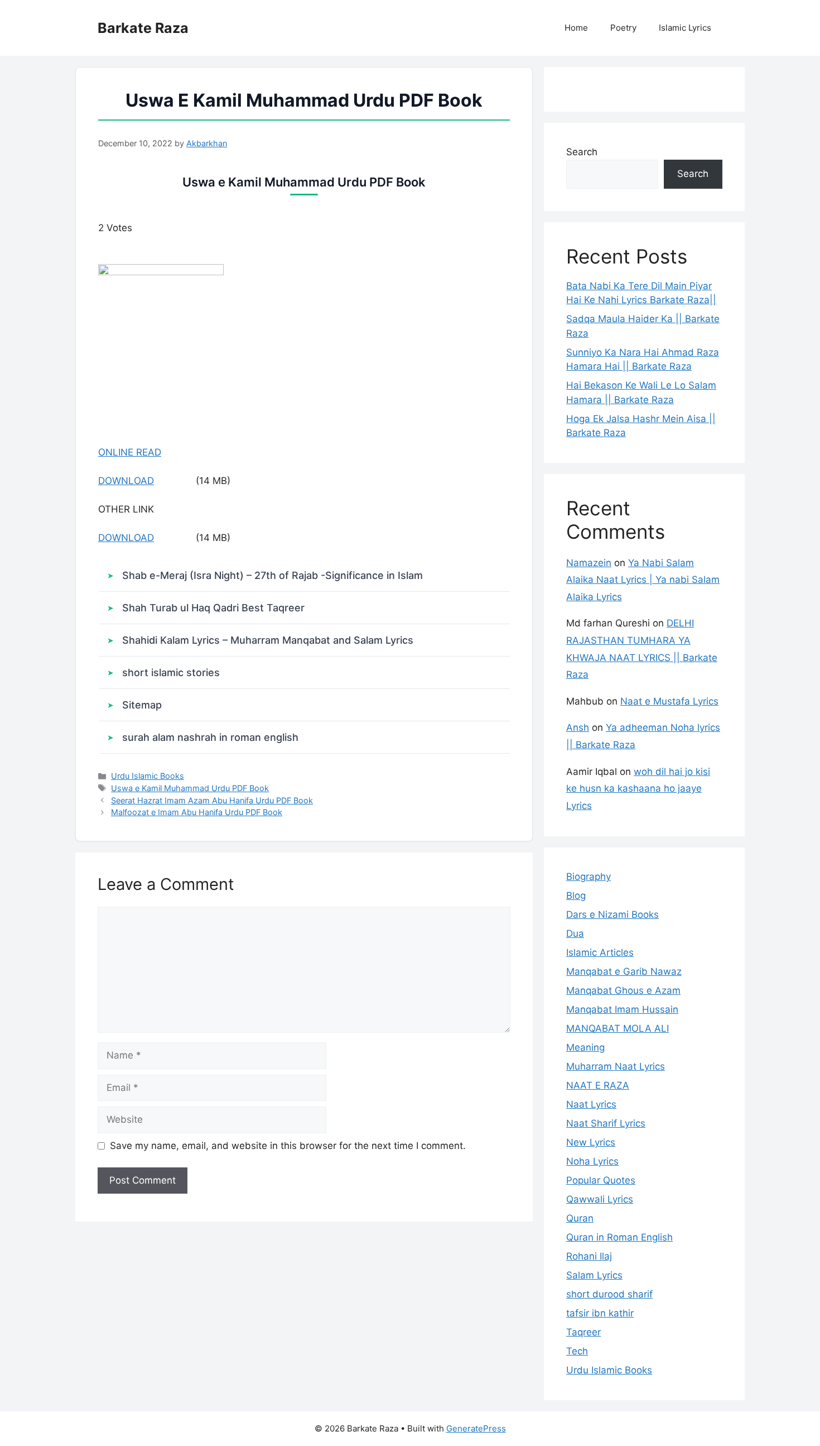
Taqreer (583, 1332)
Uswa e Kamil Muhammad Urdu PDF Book (190, 788)
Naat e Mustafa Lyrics (669, 701)
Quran (580, 1218)
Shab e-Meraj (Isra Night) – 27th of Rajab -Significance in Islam (272, 575)
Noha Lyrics (592, 1161)
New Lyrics (590, 1142)
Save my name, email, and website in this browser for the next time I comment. (288, 1145)
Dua (575, 933)
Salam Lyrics (594, 1275)
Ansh (577, 727)
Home (576, 27)
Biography (588, 876)
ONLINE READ (129, 452)
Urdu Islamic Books (147, 776)
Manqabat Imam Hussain (622, 1009)
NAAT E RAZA (597, 1085)
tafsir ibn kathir (600, 1313)
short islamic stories (171, 672)
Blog (576, 895)
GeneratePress (476, 1428)
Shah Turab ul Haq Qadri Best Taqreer (213, 608)
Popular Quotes (600, 1180)
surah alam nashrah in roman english (210, 737)
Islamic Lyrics (685, 27)
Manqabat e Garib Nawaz (624, 971)
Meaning (585, 1047)
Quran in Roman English (619, 1237)
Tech (577, 1351)
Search (581, 151)
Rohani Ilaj (589, 1256)
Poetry (623, 27)
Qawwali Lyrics (599, 1199)
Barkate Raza (143, 28)
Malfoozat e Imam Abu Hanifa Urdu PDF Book (196, 812)
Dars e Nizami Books (612, 914)
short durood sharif (609, 1294)
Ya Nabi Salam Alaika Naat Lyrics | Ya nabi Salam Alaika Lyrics (643, 579)
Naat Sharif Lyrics (605, 1123)
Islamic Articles (600, 952)
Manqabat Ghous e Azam (623, 990)
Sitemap (142, 705)
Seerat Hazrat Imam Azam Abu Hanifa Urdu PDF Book (212, 800)
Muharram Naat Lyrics (615, 1066)
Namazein (588, 562)
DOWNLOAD (126, 480)
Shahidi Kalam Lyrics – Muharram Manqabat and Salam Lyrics (267, 640)
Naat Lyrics (591, 1104)
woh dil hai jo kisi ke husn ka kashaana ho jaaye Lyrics (638, 788)
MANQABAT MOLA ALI (617, 1028)
